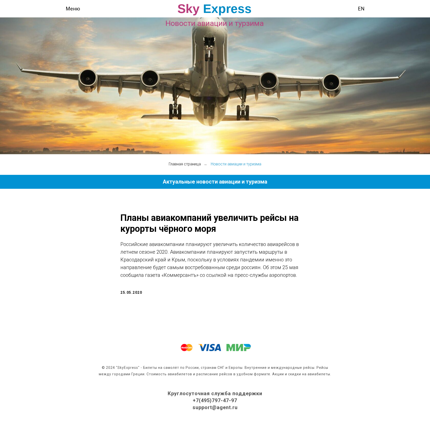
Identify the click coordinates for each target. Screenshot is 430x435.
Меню (73, 9)
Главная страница (185, 164)
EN (361, 9)
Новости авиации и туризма (236, 164)
